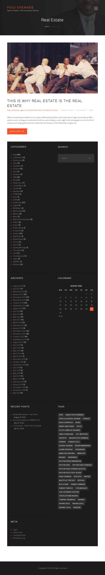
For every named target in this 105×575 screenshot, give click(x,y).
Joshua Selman (65, 446)
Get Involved (82, 434)
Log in (15, 530)
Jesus (15, 197)
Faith (14, 177)
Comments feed (19, 535)
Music (15, 217)
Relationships (18, 239)
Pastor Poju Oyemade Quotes (72, 469)
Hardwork (17, 191)
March (17, 323)
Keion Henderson (82, 446)
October (18, 303)
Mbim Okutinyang (67, 453)
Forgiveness (17, 183)
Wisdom (54, 110)
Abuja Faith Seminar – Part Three (25, 414)
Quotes (16, 234)
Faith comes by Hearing (69, 430)
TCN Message (81, 488)
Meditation (17, 208)
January (18, 294)
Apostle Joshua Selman (69, 419)
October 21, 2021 (67, 110)
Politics (15, 222)
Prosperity (29, 110)
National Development (21, 219)
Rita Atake (63, 484)
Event (15, 172)
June (16, 314)
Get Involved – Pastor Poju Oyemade (27, 426)
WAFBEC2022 (77, 503)
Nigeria (62, 457)
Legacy (22, 110)
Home (47, 26)
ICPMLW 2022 (73, 442)
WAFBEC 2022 (65, 507)
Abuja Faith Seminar (74, 415)
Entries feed (17, 532)
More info (15, 131)
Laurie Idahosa (66, 449)
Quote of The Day (67, 480)
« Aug (60, 316)
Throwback (46, 110)
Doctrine (16, 169)
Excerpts (16, 174)
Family (15, 180)
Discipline (17, 166)
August (18, 286)
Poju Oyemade (65, 476)
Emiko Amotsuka (66, 426)
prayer (87, 476)
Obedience (72, 457)
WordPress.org (19, 538)
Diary (15, 163)
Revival (81, 480)
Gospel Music (18, 186)
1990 (61, 415)
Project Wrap (18, 228)
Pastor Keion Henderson (70, 461)
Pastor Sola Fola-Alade (70, 473)
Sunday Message (19, 248)
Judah (15, 200)
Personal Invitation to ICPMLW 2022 (26, 420)
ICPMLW (16, 194)
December (19, 297)
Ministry (16, 214)
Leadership (15, 110)
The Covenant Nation (69, 492)
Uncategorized (18, 256)
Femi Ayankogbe (66, 434)
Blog (8, 110)
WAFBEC (16, 262)
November (19, 300)
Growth (16, 188)
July (16, 289)
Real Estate (37, 110)
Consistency (18, 158)
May (16, 317)
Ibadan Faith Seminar (78, 438)
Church (86, 419)
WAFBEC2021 (64, 503)
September (19, 306)
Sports (15, 245)
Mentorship (17, 211)
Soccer (16, 242)
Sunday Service (66, 488)
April (17, 320)
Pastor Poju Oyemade (82, 465)
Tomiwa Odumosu (67, 500)
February (18, 292)
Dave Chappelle (66, 422)
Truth (15, 253)
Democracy (17, 160)
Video (15, 259)
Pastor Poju (64, 465)
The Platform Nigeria (68, 496)
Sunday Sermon (78, 484)
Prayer (15, 225)
